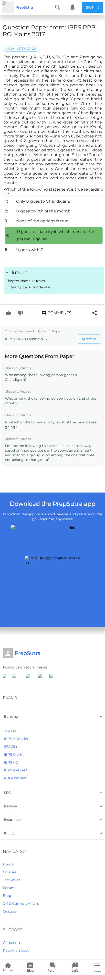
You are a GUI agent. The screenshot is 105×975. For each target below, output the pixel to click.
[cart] (72, 7)
